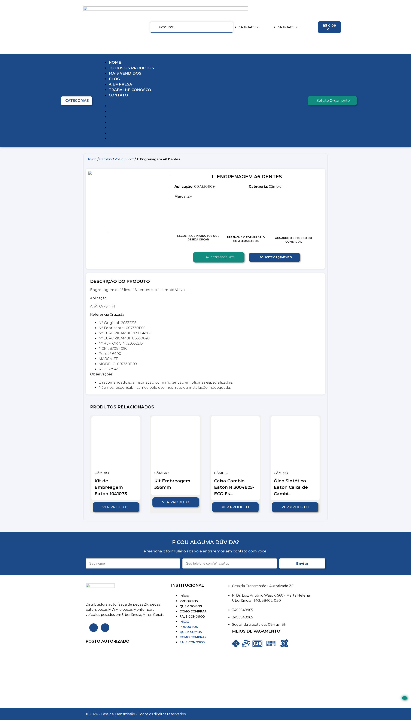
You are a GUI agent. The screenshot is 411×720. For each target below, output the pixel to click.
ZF (183, 196)
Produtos (189, 601)
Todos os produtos (131, 68)
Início (92, 159)
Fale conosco (192, 616)
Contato (118, 95)
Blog (114, 79)
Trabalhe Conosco (130, 90)
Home (115, 62)
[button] (202, 100)
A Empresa (120, 84)
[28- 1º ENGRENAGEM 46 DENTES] (129, 198)
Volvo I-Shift (124, 159)
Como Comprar (193, 611)
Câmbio (105, 159)
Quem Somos (191, 606)
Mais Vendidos (125, 73)
